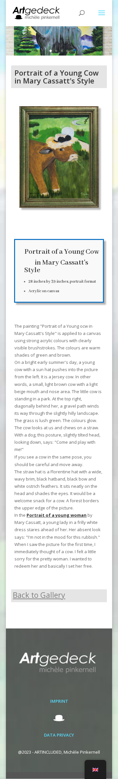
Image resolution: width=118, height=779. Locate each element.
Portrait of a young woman (57, 515)
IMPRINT (59, 701)
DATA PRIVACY (59, 735)
